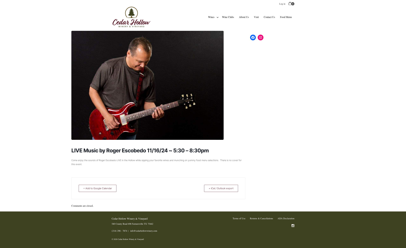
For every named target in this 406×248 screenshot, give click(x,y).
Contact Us (269, 17)
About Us (244, 17)
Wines (211, 17)
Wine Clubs (228, 17)
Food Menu (286, 17)
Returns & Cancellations (261, 218)
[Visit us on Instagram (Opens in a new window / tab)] (292, 226)
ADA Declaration (286, 218)
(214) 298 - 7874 (119, 230)
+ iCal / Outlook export (221, 188)
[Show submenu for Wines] (217, 17)
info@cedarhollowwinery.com (143, 230)
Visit (256, 17)
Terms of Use (239, 218)
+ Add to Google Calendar (97, 188)
